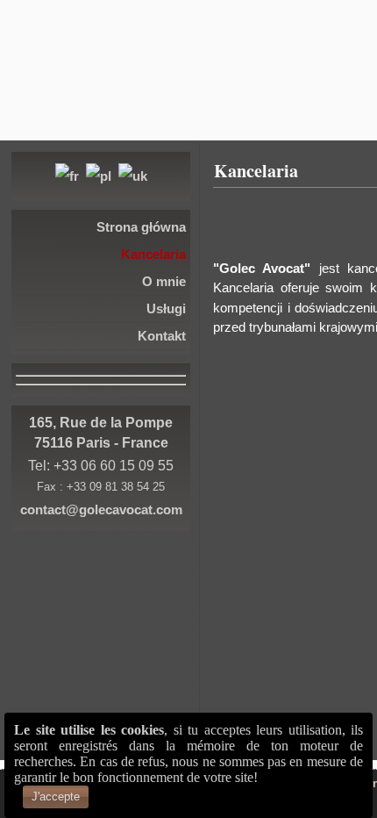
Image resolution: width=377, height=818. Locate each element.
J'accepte (56, 796)
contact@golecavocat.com (101, 509)
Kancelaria (256, 170)
